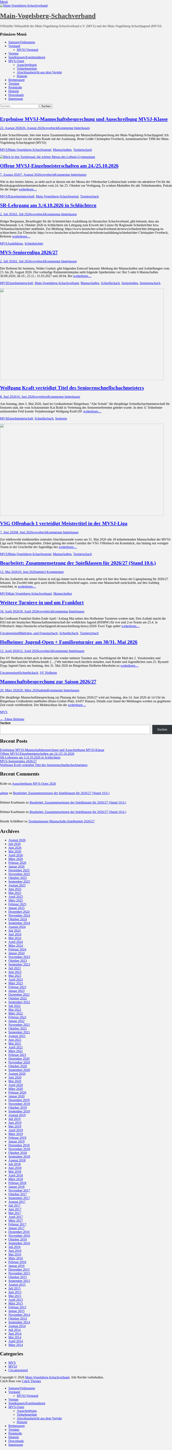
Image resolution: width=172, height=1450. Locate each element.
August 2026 (17, 840)
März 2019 (15, 1134)
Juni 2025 (14, 889)
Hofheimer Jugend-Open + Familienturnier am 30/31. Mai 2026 (68, 642)
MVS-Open (16, 61)
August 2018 (17, 1160)
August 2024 (17, 927)
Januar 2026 (16, 866)
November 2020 (19, 1062)
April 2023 (15, 979)
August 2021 (17, 1036)
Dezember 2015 (19, 1269)
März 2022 (15, 1013)
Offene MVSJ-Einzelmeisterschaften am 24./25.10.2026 (59, 165)
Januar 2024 (16, 953)
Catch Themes (31, 1381)
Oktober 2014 (17, 1318)
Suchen (5, 723)
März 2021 (15, 1051)
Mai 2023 (14, 975)
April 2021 (15, 1047)
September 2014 (19, 1322)
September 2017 (19, 1198)
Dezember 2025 (19, 870)
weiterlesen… (28, 189)
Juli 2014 (14, 1330)
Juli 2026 (14, 844)
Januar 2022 (16, 1021)
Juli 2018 (14, 1164)
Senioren (61, 418)
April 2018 (15, 1175)
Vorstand (14, 46)
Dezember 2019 (19, 1100)
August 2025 (17, 885)
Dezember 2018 (19, 1145)
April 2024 (15, 942)
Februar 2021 (17, 1055)
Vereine (13, 53)
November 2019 (19, 1104)
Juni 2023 (14, 972)
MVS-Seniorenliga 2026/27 (29, 252)
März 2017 (15, 1220)
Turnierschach (82, 150)
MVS (3, 243)
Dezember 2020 (19, 1058)
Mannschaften (62, 150)
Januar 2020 (16, 1096)
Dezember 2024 (19, 911)
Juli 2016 (14, 1247)
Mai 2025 (14, 893)
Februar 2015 (17, 1307)
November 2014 (19, 1314)
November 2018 (19, 1149)
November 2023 (19, 957)
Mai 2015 (14, 1296)
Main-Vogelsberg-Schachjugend (30, 150)
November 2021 (19, 1024)
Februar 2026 (17, 862)
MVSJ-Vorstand (27, 49)
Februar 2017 (17, 1224)
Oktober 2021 (17, 1028)
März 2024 (15, 945)
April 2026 (15, 855)
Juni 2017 (14, 1209)
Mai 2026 (14, 851)
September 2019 (19, 1111)
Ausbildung (15, 243)
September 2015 (19, 1281)
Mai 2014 (14, 1337)
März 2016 (15, 1258)
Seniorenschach (150, 283)
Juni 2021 (14, 1040)
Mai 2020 (14, 1081)
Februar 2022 (17, 1017)
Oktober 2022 (17, 998)
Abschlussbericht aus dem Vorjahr (39, 72)
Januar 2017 (16, 1228)
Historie (22, 76)
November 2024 (19, 915)
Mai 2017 (14, 1213)
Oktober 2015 (17, 1277)
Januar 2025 (16, 908)
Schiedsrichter (34, 243)
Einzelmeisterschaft (21, 196)
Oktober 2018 (17, 1153)
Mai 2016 (14, 1254)
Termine (13, 83)
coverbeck (51, 128)
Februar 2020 (17, 1092)
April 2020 (15, 1085)
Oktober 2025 (17, 878)
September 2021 (19, 1032)
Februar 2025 (17, 904)
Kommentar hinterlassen (74, 128)
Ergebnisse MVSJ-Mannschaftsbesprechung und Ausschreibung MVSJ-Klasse (84, 119)
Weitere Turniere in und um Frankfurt (42, 602)
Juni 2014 (14, 1333)
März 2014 (15, 1345)
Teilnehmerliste (27, 68)
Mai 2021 (14, 1043)
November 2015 (19, 1273)
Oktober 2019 (17, 1107)
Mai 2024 (14, 938)
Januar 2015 (16, 1311)
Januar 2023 (16, 991)
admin (40, 572)
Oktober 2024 (17, 919)
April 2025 (15, 896)
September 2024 (19, 923)
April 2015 (15, 1299)
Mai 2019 (14, 1126)
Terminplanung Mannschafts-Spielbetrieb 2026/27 (61, 821)
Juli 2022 (14, 1006)
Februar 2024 (17, 949)
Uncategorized (9, 633)
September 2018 (19, 1156)
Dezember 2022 (19, 994)
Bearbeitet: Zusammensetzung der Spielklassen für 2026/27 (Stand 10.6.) (78, 563)
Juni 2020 (14, 1077)
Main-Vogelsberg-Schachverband (48, 15)
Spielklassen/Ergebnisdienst (26, 57)
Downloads (16, 95)
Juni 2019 (14, 1122)
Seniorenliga (129, 283)
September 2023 (19, 964)
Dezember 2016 (19, 1232)
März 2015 (15, 1303)
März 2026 (15, 859)
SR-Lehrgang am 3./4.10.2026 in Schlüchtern (48, 205)
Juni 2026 (14, 847)
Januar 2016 (16, 1266)
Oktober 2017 (17, 1194)
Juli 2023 (14, 968)
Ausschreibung (27, 65)
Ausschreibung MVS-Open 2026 (34, 783)
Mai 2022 (14, 1009)
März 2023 (15, 983)
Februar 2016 (17, 1262)
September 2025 (19, 881)
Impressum (15, 98)
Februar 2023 (17, 987)
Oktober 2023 (17, 960)
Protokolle (15, 87)
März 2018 (15, 1179)
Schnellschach (110, 283)
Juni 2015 (14, 1292)
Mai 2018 (14, 1171)
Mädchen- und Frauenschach (38, 633)
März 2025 (15, 900)
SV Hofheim (48, 672)
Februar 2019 (17, 1137)
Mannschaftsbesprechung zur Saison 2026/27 (48, 681)
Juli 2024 (14, 930)
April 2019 (15, 1130)
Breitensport (16, 80)
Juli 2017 (14, 1205)
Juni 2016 (14, 1250)
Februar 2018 (17, 1183)
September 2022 (19, 1002)
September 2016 (19, 1243)
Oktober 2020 (17, 1066)
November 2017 (19, 1190)
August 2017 (17, 1201)
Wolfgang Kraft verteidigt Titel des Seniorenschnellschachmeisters (72, 387)
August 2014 (17, 1326)
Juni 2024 (14, 934)
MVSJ (4, 150)
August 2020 (17, 1073)
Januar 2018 (16, 1186)
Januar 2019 (16, 1141)
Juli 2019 (14, 1119)
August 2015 (17, 1284)
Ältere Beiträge (12, 719)
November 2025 (19, 874)
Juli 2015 (14, 1288)
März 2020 (15, 1088)
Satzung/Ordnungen (21, 42)
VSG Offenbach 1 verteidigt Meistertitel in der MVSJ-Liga (63, 523)
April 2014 (15, 1341)
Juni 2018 (14, 1168)
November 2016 (19, 1235)
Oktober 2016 (17, 1239)
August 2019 (17, 1115)
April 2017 (15, 1217)
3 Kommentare (54, 572)
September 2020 (19, 1070)
